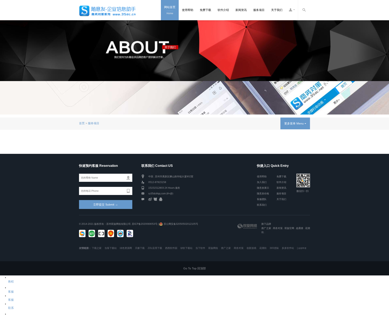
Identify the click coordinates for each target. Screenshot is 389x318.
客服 (11, 291)
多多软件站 (288, 248)
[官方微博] (150, 199)
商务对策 (278, 228)
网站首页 (169, 10)
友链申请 (302, 248)
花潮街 (263, 248)
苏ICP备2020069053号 (144, 224)
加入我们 (262, 182)
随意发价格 (263, 193)
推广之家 (266, 228)
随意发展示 (263, 187)
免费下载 (205, 10)
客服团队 (262, 199)
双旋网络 (213, 248)
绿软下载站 (186, 248)
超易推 (299, 228)
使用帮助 (187, 10)
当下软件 (200, 248)
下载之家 (97, 248)
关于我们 (276, 10)
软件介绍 (223, 10)
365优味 (274, 248)
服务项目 (259, 10)
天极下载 (140, 248)
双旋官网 (289, 228)
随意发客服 (292, 10)
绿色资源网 (126, 248)
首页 (82, 123)
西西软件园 (171, 248)
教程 (11, 281)
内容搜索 (304, 10)
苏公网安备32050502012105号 (181, 224)
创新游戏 (251, 248)
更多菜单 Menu (294, 123)
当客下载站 (111, 248)
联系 (11, 307)
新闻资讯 (241, 10)
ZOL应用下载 (155, 248)
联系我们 (262, 204)
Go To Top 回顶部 (194, 268)
